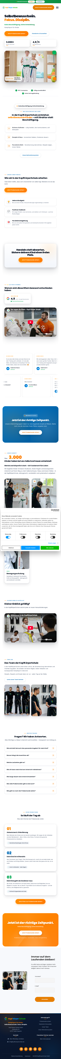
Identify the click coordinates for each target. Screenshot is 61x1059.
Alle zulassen (50, 547)
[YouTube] (30, 1049)
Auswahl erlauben (30, 547)
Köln (31, 1)
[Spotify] (35, 1049)
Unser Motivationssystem (30, 155)
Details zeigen (52, 543)
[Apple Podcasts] (39, 1049)
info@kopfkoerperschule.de (16, 1041)
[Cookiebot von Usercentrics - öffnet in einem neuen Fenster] (52, 510)
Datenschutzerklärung (16, 1056)
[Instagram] (26, 1049)
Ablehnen (11, 547)
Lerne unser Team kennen (15, 679)
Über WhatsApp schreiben (17, 1039)
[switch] (23, 537)
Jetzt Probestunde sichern (43, 7)
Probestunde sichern (45, 1021)
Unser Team (45, 1027)
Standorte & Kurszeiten (39, 33)
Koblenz (40, 1)
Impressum (27, 1056)
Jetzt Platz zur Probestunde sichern (30, 901)
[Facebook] (21, 1049)
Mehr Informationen (45, 1039)
